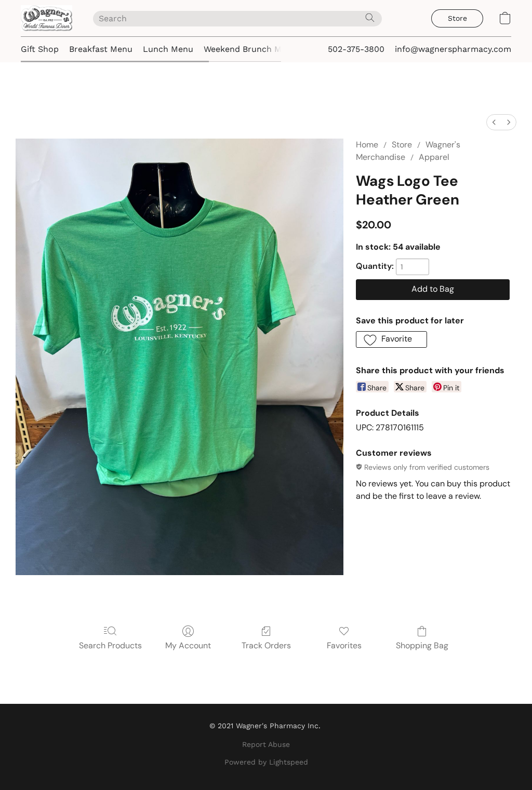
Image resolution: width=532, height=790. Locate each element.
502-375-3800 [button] (356, 49)
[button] (46, 18)
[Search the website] (370, 17)
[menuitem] (494, 122)
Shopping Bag (422, 645)
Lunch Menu (168, 49)
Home (367, 144)
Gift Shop (40, 49)
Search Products (110, 645)
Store (402, 144)
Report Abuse (266, 744)
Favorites (344, 645)
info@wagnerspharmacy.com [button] (453, 49)
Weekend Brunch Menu (250, 49)
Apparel (434, 157)
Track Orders (266, 645)
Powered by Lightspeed (266, 762)
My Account (188, 645)
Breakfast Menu (100, 49)
